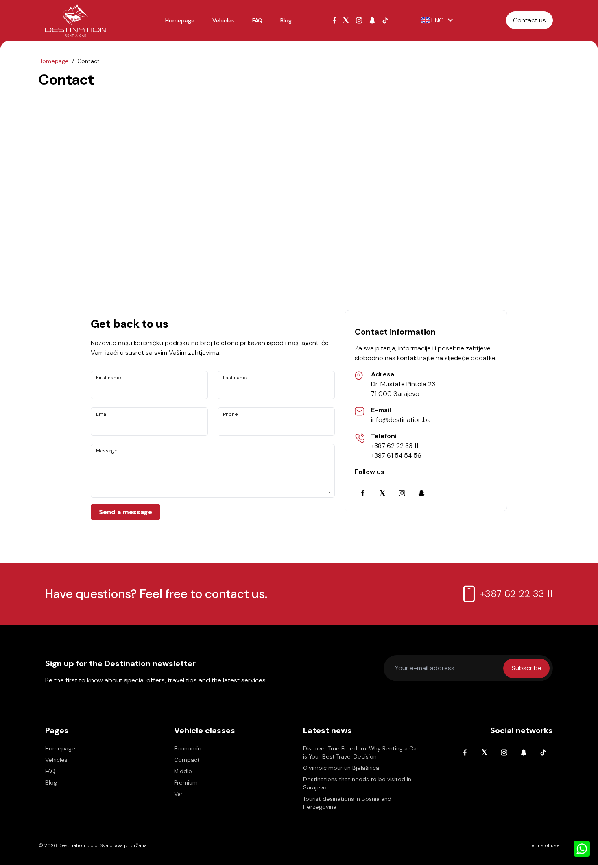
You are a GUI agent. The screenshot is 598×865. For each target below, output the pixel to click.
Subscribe (526, 668)
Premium (186, 782)
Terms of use (544, 845)
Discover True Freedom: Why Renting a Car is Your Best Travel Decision (361, 752)
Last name (235, 377)
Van (179, 794)
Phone (230, 414)
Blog (286, 20)
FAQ (257, 20)
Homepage (179, 20)
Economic (187, 748)
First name (108, 377)
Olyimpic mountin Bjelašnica (341, 768)
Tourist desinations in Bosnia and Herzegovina (347, 803)
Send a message (125, 512)
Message (106, 451)
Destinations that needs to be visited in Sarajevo (357, 783)
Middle (183, 771)
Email (102, 414)
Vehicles (223, 20)
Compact (187, 759)
